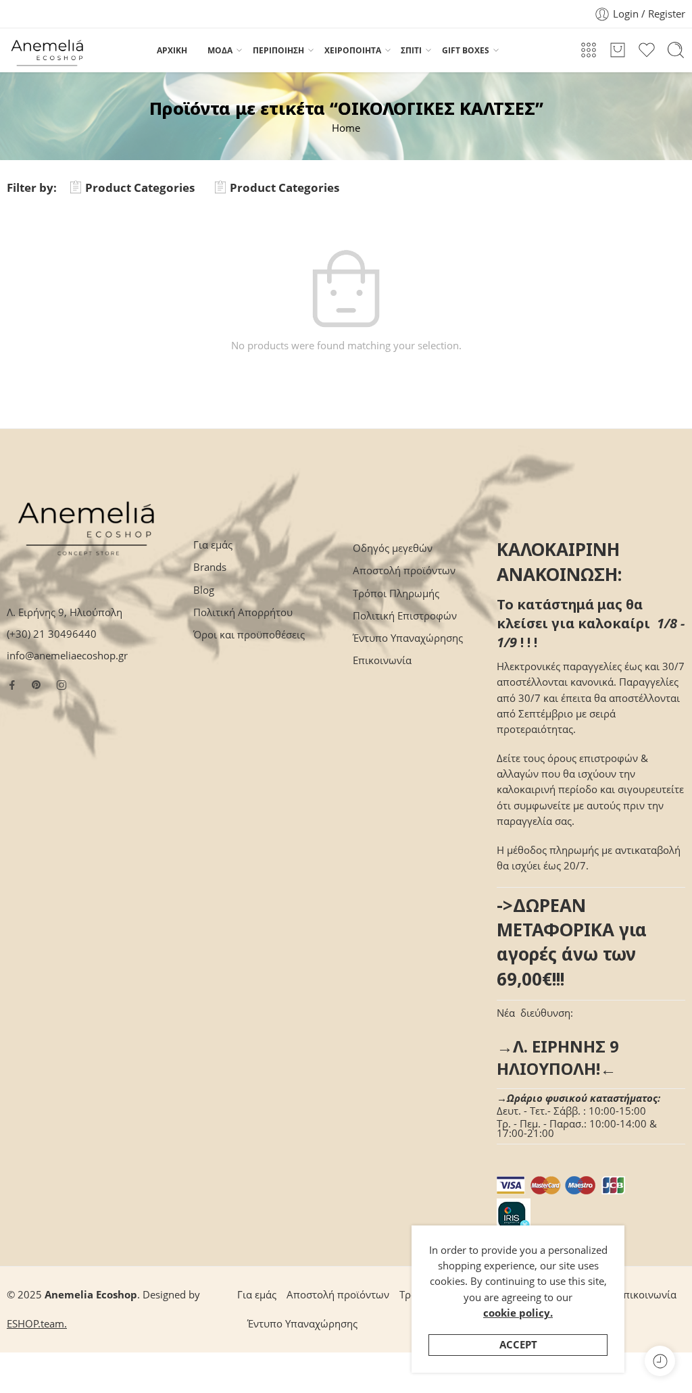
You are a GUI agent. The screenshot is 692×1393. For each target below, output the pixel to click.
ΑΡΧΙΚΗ (172, 50)
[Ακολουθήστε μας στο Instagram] (61, 685)
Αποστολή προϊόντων (404, 570)
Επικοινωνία (382, 660)
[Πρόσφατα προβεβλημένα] (660, 1361)
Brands (209, 567)
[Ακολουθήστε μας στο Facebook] (12, 685)
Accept (518, 1344)
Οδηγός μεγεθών (392, 548)
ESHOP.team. (37, 1323)
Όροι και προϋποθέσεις (249, 634)
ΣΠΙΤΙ (411, 50)
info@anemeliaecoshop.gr (67, 655)
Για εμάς (212, 544)
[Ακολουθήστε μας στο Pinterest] (36, 685)
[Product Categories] (588, 50)
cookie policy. (518, 1313)
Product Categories (140, 187)
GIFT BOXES (465, 50)
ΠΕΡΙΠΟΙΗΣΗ (278, 50)
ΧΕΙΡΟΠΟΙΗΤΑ (352, 50)
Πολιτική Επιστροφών (405, 615)
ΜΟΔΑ (219, 50)
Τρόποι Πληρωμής (396, 593)
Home (346, 128)
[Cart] (617, 50)
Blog (203, 590)
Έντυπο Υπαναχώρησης (408, 638)
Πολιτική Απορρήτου (243, 612)
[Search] (675, 50)
